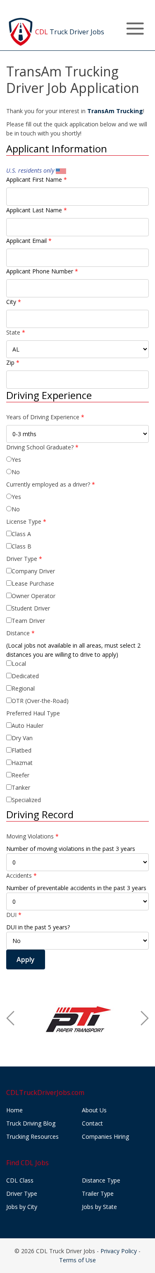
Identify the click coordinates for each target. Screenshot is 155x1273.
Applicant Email (29, 241)
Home (14, 1110)
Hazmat (22, 763)
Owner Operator (33, 596)
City (13, 302)
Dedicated (25, 676)
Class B (21, 546)
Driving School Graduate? (42, 447)
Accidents (21, 875)
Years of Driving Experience (45, 417)
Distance (20, 633)
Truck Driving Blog (30, 1123)
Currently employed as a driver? (50, 484)
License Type (26, 521)
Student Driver (31, 608)
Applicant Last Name (36, 210)
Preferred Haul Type (33, 713)
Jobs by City (21, 1207)
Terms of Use (77, 1260)
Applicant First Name (36, 179)
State (15, 332)
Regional (23, 688)
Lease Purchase (33, 583)
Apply (26, 959)
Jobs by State (99, 1207)
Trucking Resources (32, 1136)
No (16, 472)
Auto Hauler (27, 725)
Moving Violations (32, 836)
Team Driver (28, 621)
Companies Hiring (105, 1136)
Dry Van (22, 738)
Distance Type (101, 1180)
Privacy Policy (118, 1251)
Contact (92, 1123)
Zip (12, 362)
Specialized (26, 800)
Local (19, 663)
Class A (21, 534)
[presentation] (10, 1018)
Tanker (21, 787)
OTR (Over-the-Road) (40, 701)
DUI (13, 915)
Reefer (20, 775)
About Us (94, 1110)
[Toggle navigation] (135, 28)
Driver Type (24, 559)
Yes (16, 459)
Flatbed (21, 750)
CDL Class (19, 1180)
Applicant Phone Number (42, 271)
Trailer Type (98, 1193)
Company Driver (33, 571)
